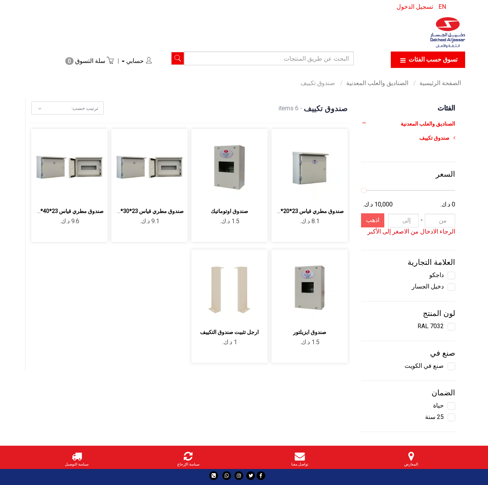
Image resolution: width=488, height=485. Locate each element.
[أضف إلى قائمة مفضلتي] (318, 193)
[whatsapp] (227, 476)
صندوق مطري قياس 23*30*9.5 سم (144, 211)
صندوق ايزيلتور (309, 332)
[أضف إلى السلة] (336, 193)
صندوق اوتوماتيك (229, 211)
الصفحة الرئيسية (440, 83)
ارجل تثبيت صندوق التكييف (229, 332)
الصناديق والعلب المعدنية (378, 83)
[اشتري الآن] (282, 193)
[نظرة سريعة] (300, 193)
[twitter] (251, 476)
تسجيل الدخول (414, 6)
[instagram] (239, 476)
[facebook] (261, 476)
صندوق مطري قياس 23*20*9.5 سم (304, 211)
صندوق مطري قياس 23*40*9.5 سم (64, 211)
